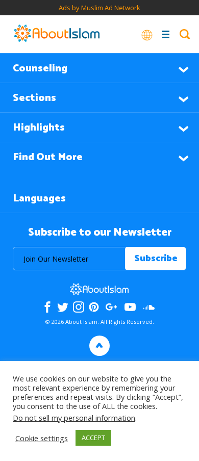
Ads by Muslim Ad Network (99, 7)
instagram (78, 307)
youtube (130, 307)
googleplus (111, 307)
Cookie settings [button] (41, 438)
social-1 (149, 307)
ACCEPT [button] (93, 437)
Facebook (47, 307)
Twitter (63, 307)
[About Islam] (56, 34)
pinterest (94, 307)
